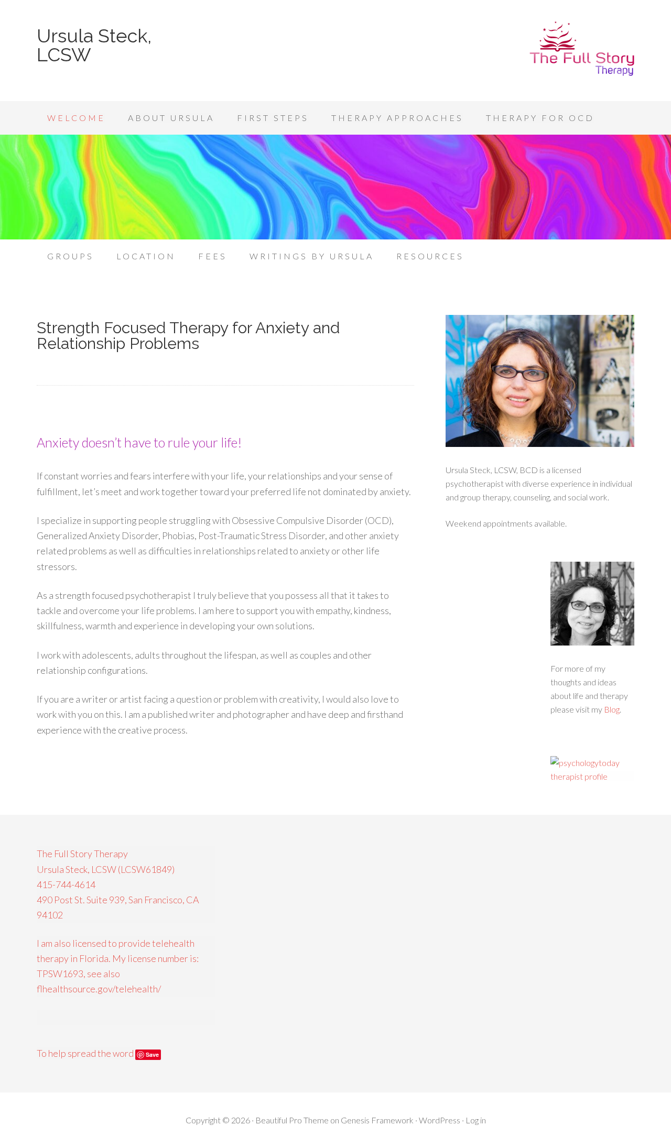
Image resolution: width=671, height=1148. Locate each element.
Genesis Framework (377, 1120)
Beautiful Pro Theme (292, 1120)
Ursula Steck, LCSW (94, 45)
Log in (476, 1120)
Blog (612, 709)
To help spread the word (86, 1053)
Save (152, 1054)
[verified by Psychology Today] (592, 776)
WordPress (439, 1120)
